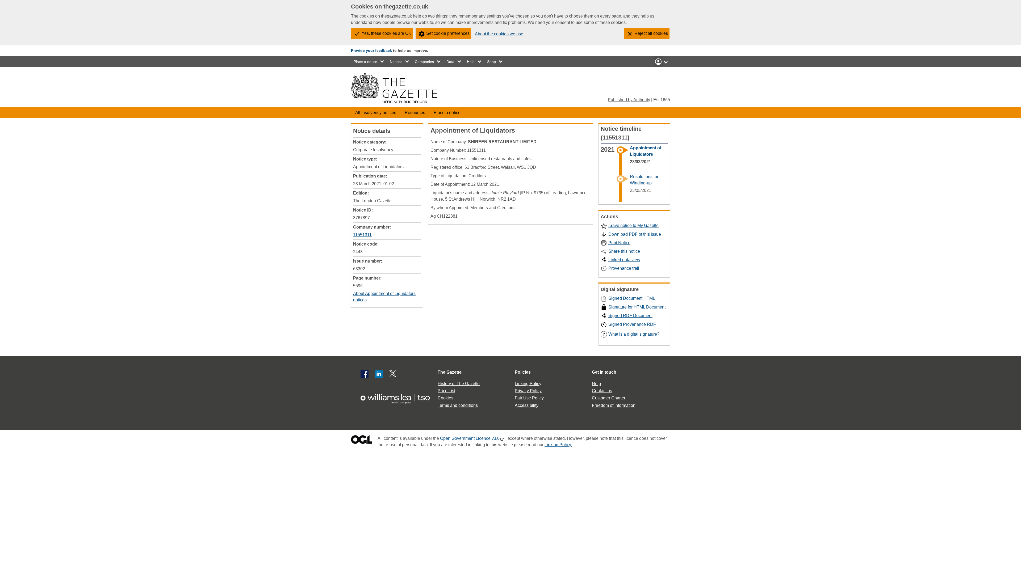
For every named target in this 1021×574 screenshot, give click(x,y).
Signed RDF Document (630, 315)
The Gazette (450, 372)
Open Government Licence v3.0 (470, 438)
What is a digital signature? (631, 334)
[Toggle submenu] (382, 61)
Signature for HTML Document (637, 307)
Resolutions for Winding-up (644, 179)
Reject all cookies (651, 33)
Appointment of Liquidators (645, 151)
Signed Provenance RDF (632, 324)
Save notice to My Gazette (633, 225)
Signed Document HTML (631, 298)
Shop (491, 62)
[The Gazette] (394, 88)
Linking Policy (528, 383)
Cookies (445, 398)
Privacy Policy (528, 391)
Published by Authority (629, 100)
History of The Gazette (459, 383)
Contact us (602, 391)
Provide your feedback (371, 50)
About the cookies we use (499, 34)
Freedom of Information (613, 405)
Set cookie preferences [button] (448, 33)
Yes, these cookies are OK (386, 33)
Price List (446, 391)
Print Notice (619, 242)
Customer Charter (608, 398)
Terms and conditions (458, 405)
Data (450, 62)
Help (471, 62)
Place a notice (365, 62)
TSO (398, 397)
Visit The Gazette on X (393, 374)
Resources (415, 112)
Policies (523, 372)
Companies (424, 62)
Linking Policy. (558, 444)
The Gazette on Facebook (365, 374)
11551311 (362, 235)
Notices (396, 62)
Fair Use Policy (529, 398)
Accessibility (526, 405)
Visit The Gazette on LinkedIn (379, 374)
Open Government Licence (361, 440)
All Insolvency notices (375, 112)
